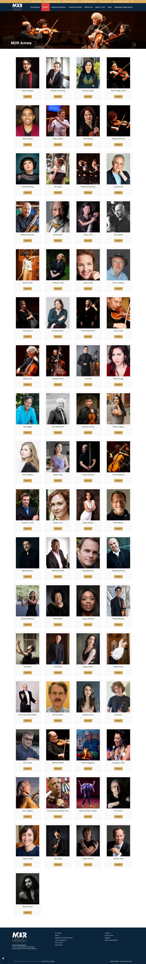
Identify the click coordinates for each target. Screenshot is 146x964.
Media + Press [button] (100, 7)
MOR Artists (89, 7)
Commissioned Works (58, 7)
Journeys (107, 933)
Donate (57, 935)
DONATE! (45, 7)
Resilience (107, 938)
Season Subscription (52, 1)
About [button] (110, 7)
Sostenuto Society (70, 1)
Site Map (52, 961)
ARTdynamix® (114, 961)
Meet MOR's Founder (121, 1)
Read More (28, 96)
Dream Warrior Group (126, 961)
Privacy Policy (58, 945)
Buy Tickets (36, 1)
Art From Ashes (109, 935)
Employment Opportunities (123, 7)
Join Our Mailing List (88, 1)
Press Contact (105, 1)
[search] (132, 1)
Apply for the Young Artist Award (64, 938)
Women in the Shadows (111, 940)
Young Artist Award (75, 7)
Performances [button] (35, 7)
